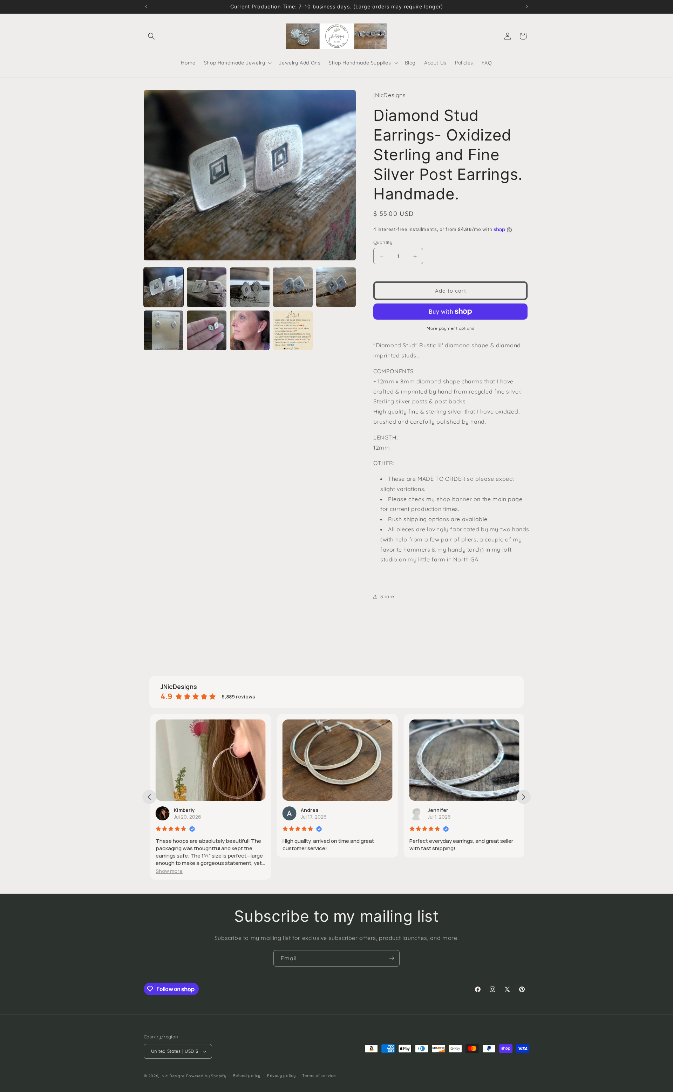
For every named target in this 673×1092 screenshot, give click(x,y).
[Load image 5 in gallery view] (336, 287)
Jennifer (437, 810)
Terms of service (318, 1075)
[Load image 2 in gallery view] (206, 287)
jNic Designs (173, 1075)
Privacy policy (281, 1075)
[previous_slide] (149, 797)
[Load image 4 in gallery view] (293, 287)
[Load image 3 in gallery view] (250, 287)
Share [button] (387, 596)
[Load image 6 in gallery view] (163, 330)
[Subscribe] (391, 958)
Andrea (309, 810)
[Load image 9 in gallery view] (293, 330)
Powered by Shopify (206, 1075)
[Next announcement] (527, 6)
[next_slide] (524, 797)
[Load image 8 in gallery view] (250, 330)
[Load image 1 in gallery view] (163, 287)
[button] (151, 36)
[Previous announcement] (146, 6)
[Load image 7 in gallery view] (206, 330)
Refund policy (246, 1075)
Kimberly (183, 810)
